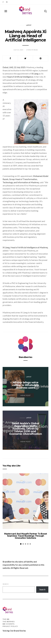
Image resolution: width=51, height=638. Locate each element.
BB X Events (8, 624)
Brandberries (25, 357)
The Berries (9, 622)
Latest (28, 25)
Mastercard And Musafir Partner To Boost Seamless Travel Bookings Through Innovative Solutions (25, 536)
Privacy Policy (10, 626)
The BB (6, 619)
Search (5, 584)
